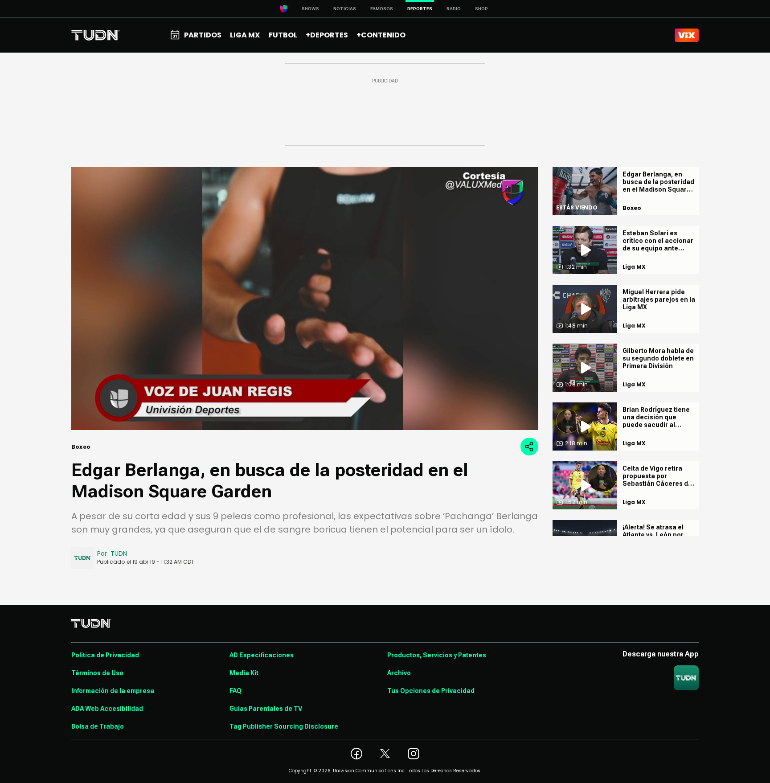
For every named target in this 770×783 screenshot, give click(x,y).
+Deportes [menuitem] (327, 35)
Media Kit (243, 672)
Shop (481, 8)
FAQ (235, 690)
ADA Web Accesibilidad (107, 708)
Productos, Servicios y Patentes (436, 655)
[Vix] (687, 35)
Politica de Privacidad (105, 655)
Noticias (344, 8)
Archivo (399, 672)
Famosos (381, 8)
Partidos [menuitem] (202, 35)
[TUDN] (95, 35)
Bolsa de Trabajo (97, 726)
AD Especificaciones (261, 655)
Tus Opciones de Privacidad (431, 690)
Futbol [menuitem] (283, 35)
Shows (310, 8)
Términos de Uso (97, 672)
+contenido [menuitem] (380, 35)
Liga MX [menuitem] (245, 35)
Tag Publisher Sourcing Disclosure (283, 726)
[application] (304, 298)
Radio (453, 8)
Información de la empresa (112, 690)
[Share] (529, 446)
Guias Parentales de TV (265, 708)
